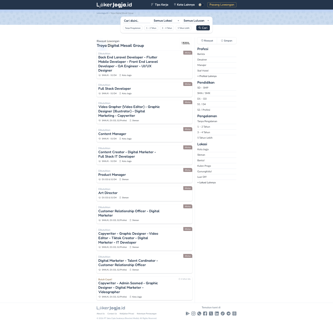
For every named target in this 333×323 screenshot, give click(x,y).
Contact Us (112, 314)
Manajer (201, 65)
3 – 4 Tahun (167, 28)
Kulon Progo (204, 166)
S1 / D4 (201, 104)
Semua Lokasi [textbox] (163, 20)
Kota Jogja (203, 149)
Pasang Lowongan (222, 4)
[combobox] (166, 21)
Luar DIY (202, 177)
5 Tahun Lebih (183, 28)
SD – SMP (202, 88)
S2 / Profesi (203, 110)
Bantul (200, 160)
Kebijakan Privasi (127, 314)
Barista (201, 54)
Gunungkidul (204, 171)
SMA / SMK (203, 93)
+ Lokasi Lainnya (206, 182)
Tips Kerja (161, 4)
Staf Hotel (202, 71)
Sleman (201, 155)
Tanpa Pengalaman (132, 28)
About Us (101, 314)
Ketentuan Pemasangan (146, 314)
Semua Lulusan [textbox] (194, 20)
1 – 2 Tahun (151, 28)
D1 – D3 (202, 99)
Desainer (202, 60)
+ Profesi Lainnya (207, 76)
